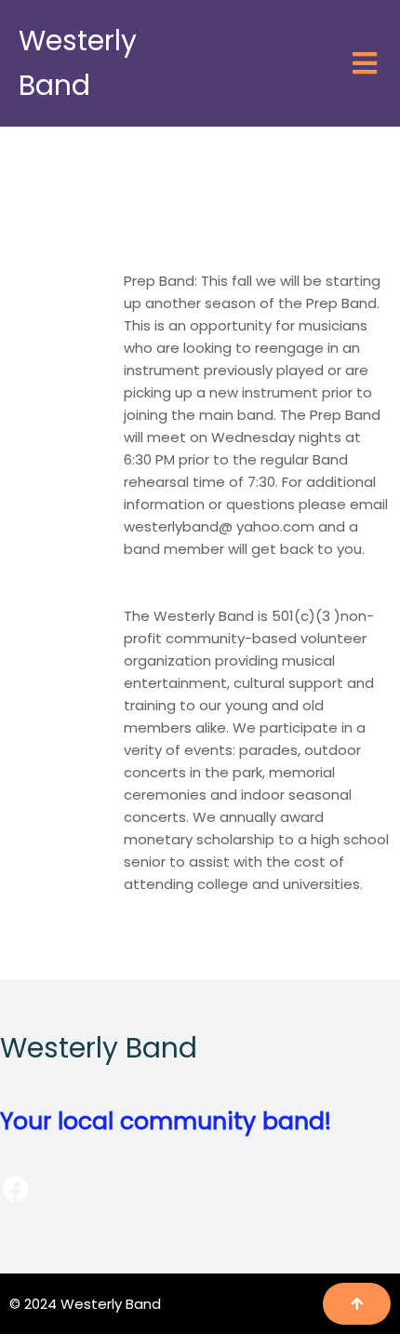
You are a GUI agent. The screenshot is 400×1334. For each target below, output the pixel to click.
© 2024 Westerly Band (85, 1304)
